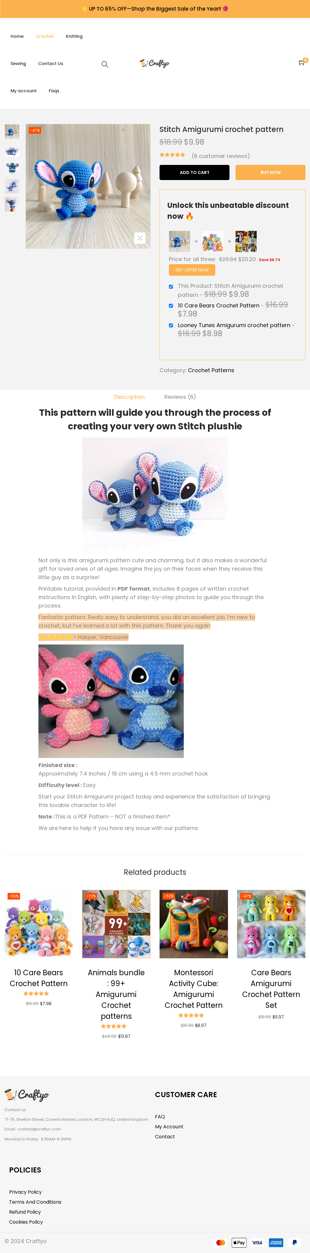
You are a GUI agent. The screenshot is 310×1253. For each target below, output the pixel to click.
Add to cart (194, 172)
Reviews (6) (180, 397)
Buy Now (271, 172)
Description (129, 397)
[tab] (129, 397)
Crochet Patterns (211, 370)
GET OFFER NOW (192, 270)
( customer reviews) (221, 156)
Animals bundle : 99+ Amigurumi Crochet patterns (116, 994)
